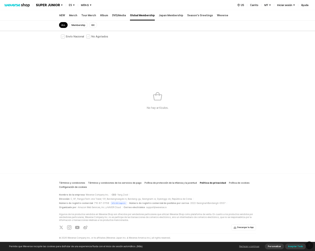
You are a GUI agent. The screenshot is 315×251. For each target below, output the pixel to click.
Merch (73, 15)
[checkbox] (72, 37)
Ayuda (304, 5)
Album (104, 15)
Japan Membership (171, 15)
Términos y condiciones (72, 182)
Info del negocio (119, 203)
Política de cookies (239, 182)
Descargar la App (245, 227)
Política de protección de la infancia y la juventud (171, 182)
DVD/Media (119, 15)
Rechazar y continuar (249, 246)
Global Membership (142, 15)
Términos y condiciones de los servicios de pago (115, 182)
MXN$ (85, 5)
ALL (63, 25)
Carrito (254, 5)
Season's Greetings (200, 15)
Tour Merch (88, 15)
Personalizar (274, 246)
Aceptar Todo (295, 246)
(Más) (140, 246)
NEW (62, 15)
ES (70, 5)
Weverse (222, 15)
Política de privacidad (213, 182)
